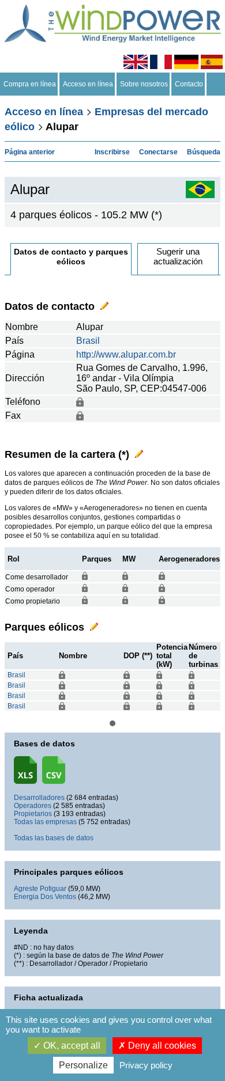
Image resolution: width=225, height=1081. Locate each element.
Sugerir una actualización (177, 256)
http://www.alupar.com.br (126, 354)
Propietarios (33, 814)
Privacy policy (145, 1065)
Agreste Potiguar (40, 889)
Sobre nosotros (144, 84)
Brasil (88, 341)
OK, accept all (70, 1045)
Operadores (32, 806)
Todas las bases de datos (53, 838)
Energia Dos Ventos (45, 897)
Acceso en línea (88, 84)
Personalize (83, 1065)
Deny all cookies (161, 1045)
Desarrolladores (39, 798)
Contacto (189, 84)
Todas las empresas (45, 822)
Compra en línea (29, 84)
